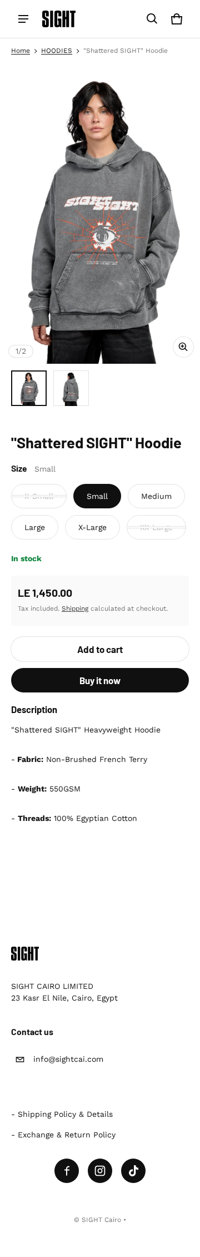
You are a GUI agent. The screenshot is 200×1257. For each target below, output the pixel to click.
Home (20, 51)
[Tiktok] (133, 1171)
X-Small (38, 496)
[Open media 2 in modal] (100, 213)
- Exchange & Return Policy (63, 1134)
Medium (156, 496)
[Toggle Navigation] (23, 19)
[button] (152, 19)
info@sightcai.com (68, 1059)
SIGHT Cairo (101, 1220)
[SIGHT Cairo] (59, 19)
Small (97, 496)
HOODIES (56, 51)
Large (34, 527)
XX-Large (156, 527)
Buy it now (100, 680)
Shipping (75, 608)
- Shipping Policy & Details (62, 1114)
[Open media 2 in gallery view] (71, 388)
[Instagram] (100, 1171)
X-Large (92, 527)
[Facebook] (66, 1171)
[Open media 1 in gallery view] (29, 388)
